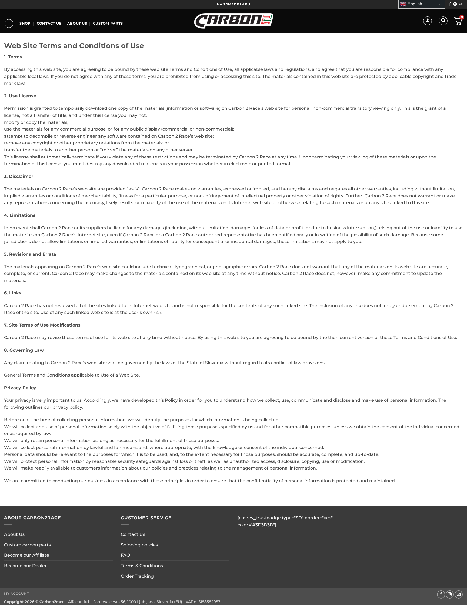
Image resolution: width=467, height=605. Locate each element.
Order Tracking (137, 576)
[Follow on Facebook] (450, 4)
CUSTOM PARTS (108, 23)
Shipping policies (139, 544)
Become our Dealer (25, 565)
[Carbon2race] (234, 21)
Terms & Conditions (142, 565)
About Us (77, 23)
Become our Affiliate (26, 555)
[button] (9, 23)
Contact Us (49, 23)
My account (16, 593)
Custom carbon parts (27, 544)
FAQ (125, 555)
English (414, 4)
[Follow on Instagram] (455, 4)
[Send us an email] (460, 4)
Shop (25, 23)
